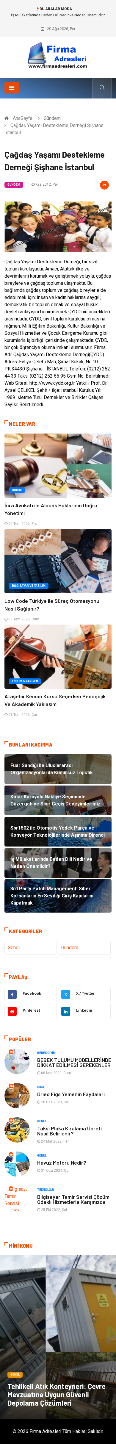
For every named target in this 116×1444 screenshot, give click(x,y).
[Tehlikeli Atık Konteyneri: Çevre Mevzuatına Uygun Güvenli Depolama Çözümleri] (58, 1337)
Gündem (52, 118)
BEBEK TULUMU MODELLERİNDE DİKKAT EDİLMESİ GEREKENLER (74, 1062)
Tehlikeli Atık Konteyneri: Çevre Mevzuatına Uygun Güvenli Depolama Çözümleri (56, 1394)
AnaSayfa (22, 118)
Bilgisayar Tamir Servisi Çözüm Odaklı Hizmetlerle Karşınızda (73, 1199)
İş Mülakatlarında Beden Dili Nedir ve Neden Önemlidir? (58, 15)
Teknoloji (45, 1189)
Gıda (40, 1087)
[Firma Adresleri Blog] (58, 55)
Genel (14, 947)
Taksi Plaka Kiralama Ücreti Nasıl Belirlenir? (69, 1131)
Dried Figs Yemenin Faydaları (71, 1094)
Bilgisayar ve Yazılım (29, 585)
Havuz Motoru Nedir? (61, 1162)
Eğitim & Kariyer (25, 681)
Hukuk (17, 490)
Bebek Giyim (46, 1053)
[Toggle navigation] (11, 87)
